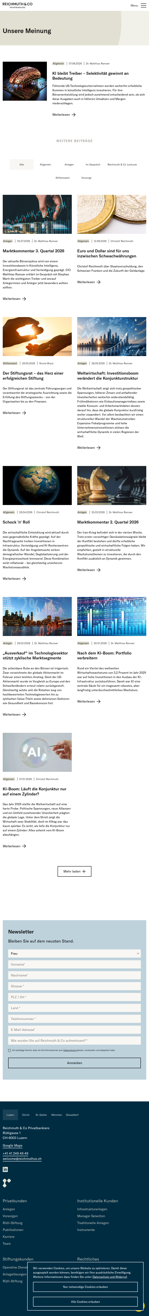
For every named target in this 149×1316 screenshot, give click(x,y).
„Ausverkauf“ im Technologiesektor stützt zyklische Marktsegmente (35, 656)
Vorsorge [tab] (86, 177)
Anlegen (7, 241)
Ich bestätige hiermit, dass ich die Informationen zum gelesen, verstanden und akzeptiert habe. (63, 1050)
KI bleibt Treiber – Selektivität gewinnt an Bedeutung (90, 76)
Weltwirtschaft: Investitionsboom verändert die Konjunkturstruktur (107, 376)
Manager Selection (91, 1216)
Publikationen (13, 1230)
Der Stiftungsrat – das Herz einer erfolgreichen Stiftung (33, 376)
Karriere (9, 1237)
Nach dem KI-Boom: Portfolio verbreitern (104, 656)
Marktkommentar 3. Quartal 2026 (33, 251)
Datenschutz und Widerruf (109, 1277)
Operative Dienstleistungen (23, 1267)
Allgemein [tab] (45, 164)
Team (7, 1243)
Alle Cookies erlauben (85, 1301)
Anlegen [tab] (69, 164)
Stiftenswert (10, 363)
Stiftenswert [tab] (63, 177)
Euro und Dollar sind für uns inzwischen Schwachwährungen (106, 253)
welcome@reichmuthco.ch (22, 1159)
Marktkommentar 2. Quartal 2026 (108, 522)
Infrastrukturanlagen (92, 1209)
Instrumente (86, 1230)
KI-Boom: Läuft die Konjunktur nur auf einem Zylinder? (34, 791)
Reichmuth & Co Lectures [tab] (122, 164)
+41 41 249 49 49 (15, 1153)
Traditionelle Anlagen (93, 1223)
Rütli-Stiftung (13, 1223)
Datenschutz (69, 1050)
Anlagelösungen (15, 1274)
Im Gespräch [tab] (93, 164)
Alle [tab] (21, 164)
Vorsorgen (10, 1216)
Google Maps (12, 1145)
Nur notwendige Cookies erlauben (85, 1287)
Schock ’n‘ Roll (16, 522)
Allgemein (58, 63)
